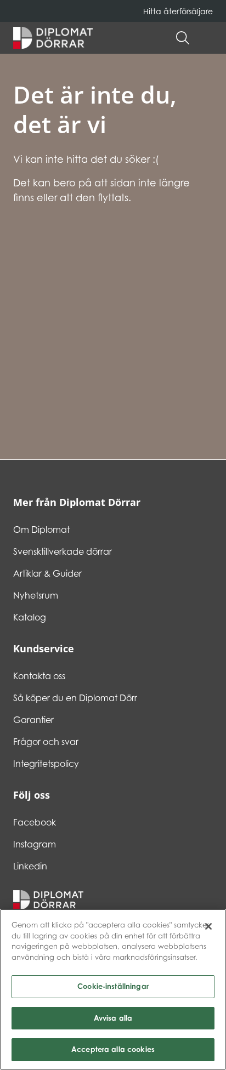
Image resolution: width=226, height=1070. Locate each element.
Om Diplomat (41, 529)
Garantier (33, 719)
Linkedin (30, 866)
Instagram (34, 844)
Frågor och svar (45, 741)
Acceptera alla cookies (113, 1049)
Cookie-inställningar (113, 986)
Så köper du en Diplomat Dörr (75, 697)
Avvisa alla (113, 1018)
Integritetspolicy (46, 763)
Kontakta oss (39, 675)
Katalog (29, 617)
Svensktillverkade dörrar (62, 551)
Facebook (34, 822)
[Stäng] (208, 926)
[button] (207, 37)
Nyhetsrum (35, 595)
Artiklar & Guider (47, 573)
